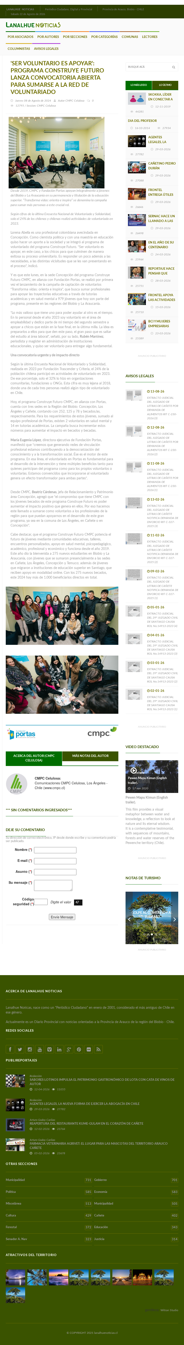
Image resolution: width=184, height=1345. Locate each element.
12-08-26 (157, 427)
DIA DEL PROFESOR (142, 121)
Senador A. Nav (48, 1239)
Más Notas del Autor (90, 756)
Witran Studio (169, 1310)
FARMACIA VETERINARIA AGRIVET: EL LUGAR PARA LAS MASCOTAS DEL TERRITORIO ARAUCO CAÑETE (99, 1146)
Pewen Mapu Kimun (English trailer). (147, 781)
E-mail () (24, 860)
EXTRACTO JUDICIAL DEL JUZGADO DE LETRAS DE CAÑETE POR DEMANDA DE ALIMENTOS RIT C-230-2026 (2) (162, 444)
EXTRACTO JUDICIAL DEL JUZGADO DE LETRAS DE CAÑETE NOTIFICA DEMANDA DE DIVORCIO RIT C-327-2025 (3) (162, 516)
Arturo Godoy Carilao (42, 1119)
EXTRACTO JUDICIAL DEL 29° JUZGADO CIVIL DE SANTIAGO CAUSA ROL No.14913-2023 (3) (162, 647)
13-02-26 (157, 499)
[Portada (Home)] (39, 8)
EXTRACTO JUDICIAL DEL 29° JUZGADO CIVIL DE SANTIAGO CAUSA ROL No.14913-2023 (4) (162, 619)
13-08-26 (157, 391)
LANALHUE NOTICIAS (20, 9)
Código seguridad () (23, 901)
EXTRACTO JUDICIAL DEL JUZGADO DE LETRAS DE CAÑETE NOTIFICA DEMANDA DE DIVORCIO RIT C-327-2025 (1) (162, 588)
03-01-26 (157, 663)
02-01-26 (157, 691)
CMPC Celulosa (74, 100)
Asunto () (24, 871)
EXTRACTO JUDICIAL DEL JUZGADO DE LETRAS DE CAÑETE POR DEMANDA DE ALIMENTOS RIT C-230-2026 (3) (162, 408)
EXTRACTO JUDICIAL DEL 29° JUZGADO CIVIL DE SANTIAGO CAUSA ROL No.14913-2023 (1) (162, 703)
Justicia (136, 1239)
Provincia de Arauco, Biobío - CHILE (123, 9)
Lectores (149, 37)
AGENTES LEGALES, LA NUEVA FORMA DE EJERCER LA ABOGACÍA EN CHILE (84, 1104)
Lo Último (165, 85)
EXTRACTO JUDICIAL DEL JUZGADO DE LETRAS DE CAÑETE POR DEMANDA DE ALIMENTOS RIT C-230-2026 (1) (162, 480)
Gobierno (136, 1180)
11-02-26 (157, 535)
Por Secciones (75, 37)
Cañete (136, 1215)
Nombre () (23, 849)
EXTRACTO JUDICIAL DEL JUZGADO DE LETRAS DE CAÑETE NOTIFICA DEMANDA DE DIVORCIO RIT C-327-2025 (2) (162, 552)
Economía (136, 1192)
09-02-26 (157, 571)
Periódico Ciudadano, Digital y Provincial (68, 9)
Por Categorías (104, 37)
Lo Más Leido (139, 85)
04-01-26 (157, 635)
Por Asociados (20, 37)
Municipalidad (48, 1180)
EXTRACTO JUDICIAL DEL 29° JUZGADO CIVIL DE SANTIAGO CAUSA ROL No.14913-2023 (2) (162, 675)
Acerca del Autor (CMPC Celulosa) (34, 758)
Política (48, 1192)
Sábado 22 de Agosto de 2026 (28, 14)
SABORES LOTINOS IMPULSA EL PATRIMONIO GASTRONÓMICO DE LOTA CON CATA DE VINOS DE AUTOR (102, 1082)
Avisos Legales (46, 49)
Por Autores (48, 37)
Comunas (130, 37)
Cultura (48, 1215)
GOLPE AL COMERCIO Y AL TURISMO (151, 915)
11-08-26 (157, 463)
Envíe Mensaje (62, 917)
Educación (136, 1227)
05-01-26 (157, 607)
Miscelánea (48, 1203)
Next (174, 918)
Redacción (36, 1076)
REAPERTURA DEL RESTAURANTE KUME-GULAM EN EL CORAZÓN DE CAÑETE (86, 1123)
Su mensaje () (20, 882)
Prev (129, 918)
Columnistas (19, 49)
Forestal (48, 1227)
